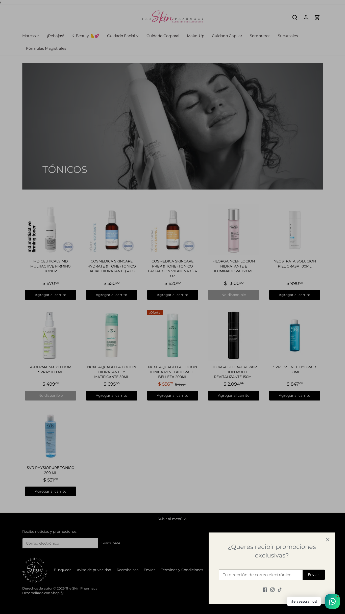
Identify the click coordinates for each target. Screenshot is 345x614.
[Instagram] (272, 589)
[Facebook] (265, 589)
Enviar (313, 574)
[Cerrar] (327, 539)
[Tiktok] (280, 589)
